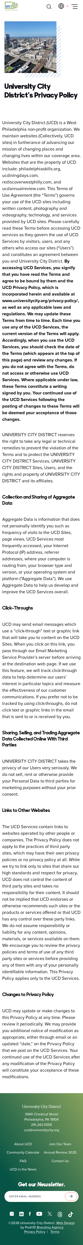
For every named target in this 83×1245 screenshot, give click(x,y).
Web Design (65, 1223)
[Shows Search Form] (48, 6)
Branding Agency (50, 1227)
